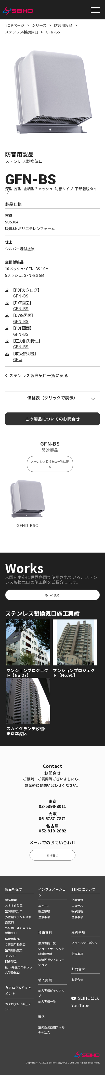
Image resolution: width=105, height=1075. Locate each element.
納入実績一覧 (47, 1001)
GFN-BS (21, 295)
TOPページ (14, 25)
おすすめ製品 (14, 905)
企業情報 (77, 900)
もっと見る (52, 595)
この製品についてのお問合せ (52, 419)
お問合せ (52, 855)
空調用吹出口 (14, 911)
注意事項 (44, 917)
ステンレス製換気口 (21, 31)
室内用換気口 (14, 950)
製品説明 (44, 911)
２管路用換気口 (15, 944)
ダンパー (11, 956)
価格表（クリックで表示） (52, 398)
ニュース (44, 906)
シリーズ (39, 25)
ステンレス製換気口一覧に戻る (38, 375)
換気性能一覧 (47, 943)
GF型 (17, 359)
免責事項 (77, 954)
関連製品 (11, 961)
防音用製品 (63, 25)
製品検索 (11, 900)
